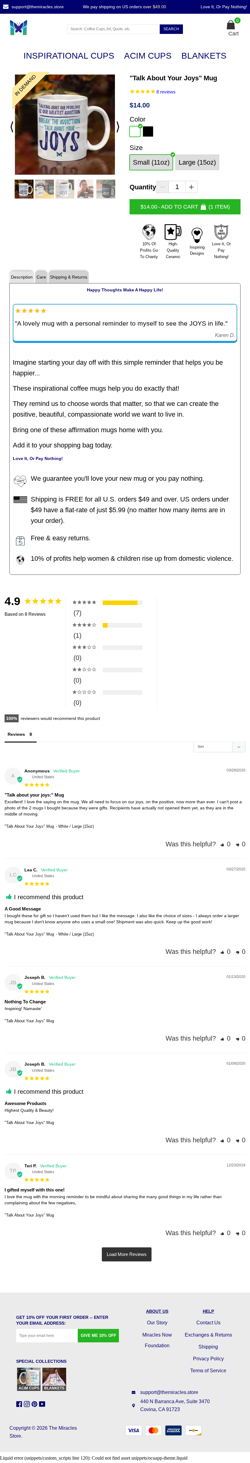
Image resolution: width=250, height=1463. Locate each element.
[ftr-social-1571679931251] (43, 1404)
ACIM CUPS (148, 55)
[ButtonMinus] (162, 187)
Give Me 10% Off (98, 1335)
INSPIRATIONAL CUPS (68, 55)
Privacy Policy (208, 1358)
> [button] (127, 1254)
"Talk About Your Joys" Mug (29, 826)
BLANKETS (204, 55)
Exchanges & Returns (208, 1334)
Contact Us (208, 1322)
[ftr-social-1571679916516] (35, 1404)
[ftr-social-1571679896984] (27, 1404)
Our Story (157, 1322)
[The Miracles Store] (32, 27)
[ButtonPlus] (191, 187)
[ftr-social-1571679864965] (20, 1404)
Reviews (16, 734)
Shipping (208, 1346)
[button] (225, 844)
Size (136, 147)
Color (137, 119)
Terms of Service (208, 1370)
